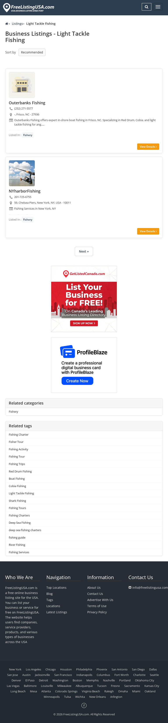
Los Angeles (33, 669)
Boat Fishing (17, 479)
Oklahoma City (144, 680)
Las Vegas (13, 686)
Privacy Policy (97, 612)
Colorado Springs (66, 691)
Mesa (33, 691)
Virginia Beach (91, 691)
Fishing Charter (18, 435)
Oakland (150, 691)
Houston (66, 669)
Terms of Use (97, 606)
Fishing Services (19, 552)
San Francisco (63, 675)
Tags (49, 600)
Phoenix (101, 669)
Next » (84, 251)
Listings (17, 23)
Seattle (154, 675)
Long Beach (18, 691)
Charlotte (139, 675)
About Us (94, 587)
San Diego (138, 669)
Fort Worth (121, 675)
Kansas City (151, 686)
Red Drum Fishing (20, 471)
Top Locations (56, 587)
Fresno (115, 686)
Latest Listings (56, 612)
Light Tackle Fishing (21, 493)
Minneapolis (52, 697)
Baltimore (30, 686)
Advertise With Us (100, 600)
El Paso (30, 680)
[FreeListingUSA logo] (28, 7)
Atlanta (46, 691)
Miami (136, 691)
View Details (148, 146)
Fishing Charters (19, 515)
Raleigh (109, 691)
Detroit (43, 680)
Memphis (92, 680)
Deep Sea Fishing (20, 523)
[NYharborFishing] (22, 173)
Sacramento (132, 686)
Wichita (80, 697)
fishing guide (17, 537)
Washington (60, 680)
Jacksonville (42, 675)
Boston (77, 680)
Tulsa (67, 697)
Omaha (123, 691)
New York (15, 669)
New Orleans (97, 697)
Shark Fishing (17, 501)
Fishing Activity (18, 449)
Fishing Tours (17, 508)
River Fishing (17, 545)
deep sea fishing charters (25, 530)
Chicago (51, 669)
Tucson (102, 686)
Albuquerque (84, 686)
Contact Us (95, 594)
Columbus (103, 675)
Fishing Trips (17, 464)
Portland (125, 680)
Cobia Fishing (17, 486)
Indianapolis (84, 675)
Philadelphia (84, 669)
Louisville (47, 686)
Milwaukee (64, 686)
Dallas (153, 669)
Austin (26, 675)
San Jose (12, 675)
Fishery (27, 135)
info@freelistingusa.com (150, 587)
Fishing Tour (17, 456)
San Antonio (120, 669)
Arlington (116, 697)
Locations (53, 606)
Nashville (109, 680)
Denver (16, 680)
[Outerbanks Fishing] (22, 85)
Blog (49, 594)
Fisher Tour (16, 442)
